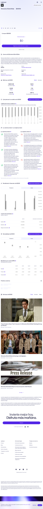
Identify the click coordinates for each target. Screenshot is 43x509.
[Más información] (41, 281)
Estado (2, 453)
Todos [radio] (31, 294)
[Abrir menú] (41, 2)
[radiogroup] (8, 28)
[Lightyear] (3, 2)
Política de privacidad (19, 452)
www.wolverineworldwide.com (28, 75)
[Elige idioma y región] (37, 2)
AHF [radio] (8, 28)
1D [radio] (1, 28)
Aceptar (39, 505)
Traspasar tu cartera (5, 451)
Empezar (21, 422)
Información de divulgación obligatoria (20, 459)
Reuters (9, 146)
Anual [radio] (32, 187)
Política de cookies (18, 454)
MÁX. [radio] (15, 28)
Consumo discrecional (26, 67)
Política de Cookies (26, 504)
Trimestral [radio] (11, 187)
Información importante (19, 443)
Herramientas (3, 447)
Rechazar (34, 505)
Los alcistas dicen (5, 131)
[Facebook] (16, 469)
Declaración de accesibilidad (20, 456)
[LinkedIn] (23, 469)
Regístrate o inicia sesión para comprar (20, 45)
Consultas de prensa (33, 447)
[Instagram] (27, 469)
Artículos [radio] (36, 294)
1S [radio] (3, 28)
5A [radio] (12, 28)
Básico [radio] (35, 80)
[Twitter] (20, 469)
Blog (2, 445)
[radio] (39, 28)
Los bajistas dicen (25, 131)
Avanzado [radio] (40, 80)
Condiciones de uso (19, 445)
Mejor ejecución (18, 450)
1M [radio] (5, 28)
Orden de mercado (20, 36)
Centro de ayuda (4, 449)
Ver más (20, 392)
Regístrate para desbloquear (34, 99)
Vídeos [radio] (40, 294)
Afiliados (31, 445)
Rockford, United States (6, 75)
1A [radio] (10, 28)
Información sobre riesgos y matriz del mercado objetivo (20, 448)
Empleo (30, 443)
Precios (2, 443)
